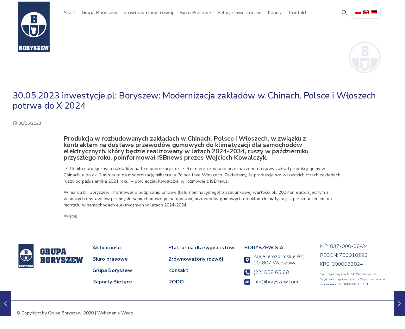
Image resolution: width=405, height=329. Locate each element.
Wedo (127, 313)
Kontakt (178, 270)
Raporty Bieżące (112, 281)
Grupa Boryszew (112, 270)
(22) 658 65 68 (271, 272)
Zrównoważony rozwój (195, 259)
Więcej (70, 216)
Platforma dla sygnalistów (201, 247)
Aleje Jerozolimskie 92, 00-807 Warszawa (278, 259)
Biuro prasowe (110, 259)
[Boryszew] (33, 27)
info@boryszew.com (275, 282)
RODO (176, 281)
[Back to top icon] (374, 315)
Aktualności (107, 247)
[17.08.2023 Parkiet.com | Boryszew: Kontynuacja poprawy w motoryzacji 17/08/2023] (399, 303)
